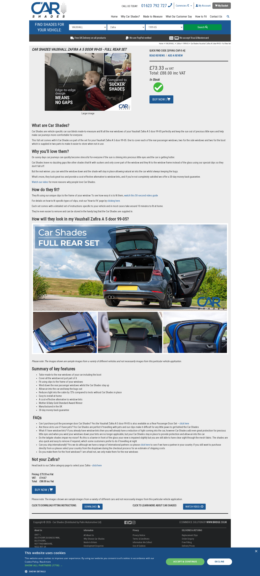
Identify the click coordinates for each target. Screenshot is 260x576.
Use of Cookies (139, 546)
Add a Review (175, 55)
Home (114, 16)
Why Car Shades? (130, 16)
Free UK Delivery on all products (90, 37)
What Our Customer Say (179, 16)
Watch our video (40, 182)
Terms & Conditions (141, 539)
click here (184, 423)
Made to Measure (153, 16)
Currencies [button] (181, 5)
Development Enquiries (94, 546)
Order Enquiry (188, 539)
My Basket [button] (223, 5)
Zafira (179, 44)
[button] (227, 16)
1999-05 (186, 44)
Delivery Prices (188, 546)
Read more (45, 561)
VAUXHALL (170, 44)
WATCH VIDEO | (193, 506)
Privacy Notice (139, 535)
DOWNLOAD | (91, 506)
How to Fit (201, 16)
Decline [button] (219, 561)
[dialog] (130, 562)
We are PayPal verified (140, 37)
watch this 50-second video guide (141, 195)
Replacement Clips (190, 535)
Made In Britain (90, 542)
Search (201, 27)
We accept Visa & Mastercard (194, 37)
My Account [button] (204, 5)
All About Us (89, 535)
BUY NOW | (159, 99)
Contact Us (216, 16)
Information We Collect (142, 542)
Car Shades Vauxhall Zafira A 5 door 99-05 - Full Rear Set (211, 44)
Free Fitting (187, 542)
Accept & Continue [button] (185, 561)
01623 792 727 (154, 5)
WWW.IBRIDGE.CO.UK (216, 522)
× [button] (256, 551)
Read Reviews (157, 55)
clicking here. (113, 200)
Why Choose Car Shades (94, 539)
